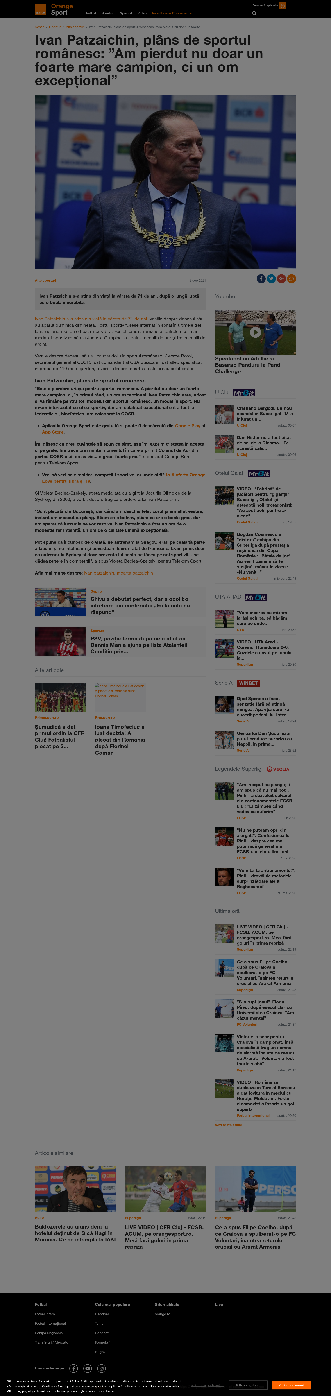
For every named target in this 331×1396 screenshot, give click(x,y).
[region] (165, 1385)
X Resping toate (248, 1385)
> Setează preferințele (207, 1385)
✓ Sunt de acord (291, 1385)
